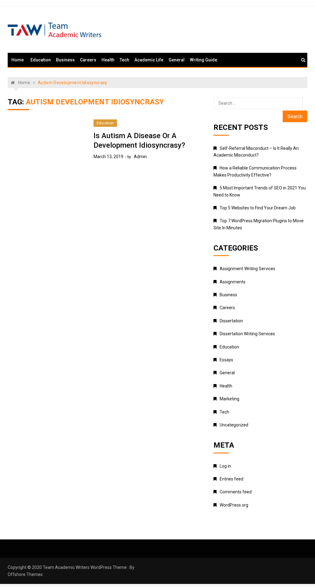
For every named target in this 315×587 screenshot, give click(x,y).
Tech (124, 59)
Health (108, 59)
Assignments (232, 281)
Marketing (229, 398)
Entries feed (231, 478)
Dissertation (231, 320)
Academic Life (148, 59)
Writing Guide (203, 59)
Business (65, 59)
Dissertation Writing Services (247, 333)
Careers (88, 59)
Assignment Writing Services (247, 268)
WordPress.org (234, 505)
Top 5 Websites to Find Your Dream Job (258, 207)
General (177, 59)
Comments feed (236, 491)
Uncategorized (234, 424)
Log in (225, 466)
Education (40, 59)
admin (140, 156)
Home (17, 59)
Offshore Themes (25, 574)
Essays (226, 359)
